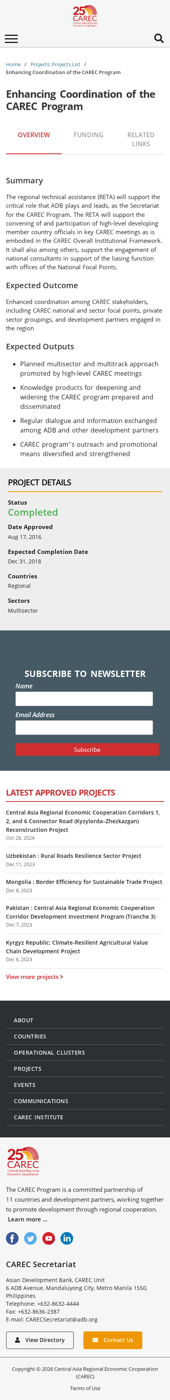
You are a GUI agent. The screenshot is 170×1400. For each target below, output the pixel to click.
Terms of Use (85, 1388)
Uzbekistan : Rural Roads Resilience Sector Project (74, 855)
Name (23, 686)
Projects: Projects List (55, 64)
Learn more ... (27, 1219)
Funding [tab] (89, 134)
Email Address (35, 714)
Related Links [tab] (141, 139)
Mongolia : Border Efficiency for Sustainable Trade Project (84, 881)
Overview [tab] (34, 134)
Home (13, 64)
